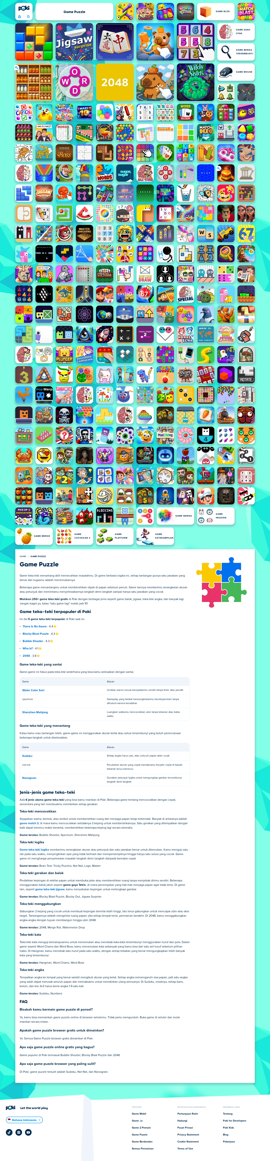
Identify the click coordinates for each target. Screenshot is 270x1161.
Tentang (228, 1114)
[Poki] (23, 8)
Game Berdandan (142, 1141)
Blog (225, 1134)
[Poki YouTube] (28, 1132)
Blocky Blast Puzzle (36, 633)
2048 (26, 655)
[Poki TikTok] (9, 1132)
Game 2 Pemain (141, 1128)
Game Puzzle (38, 556)
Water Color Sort (33, 690)
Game (23, 556)
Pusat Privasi (185, 1128)
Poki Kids (228, 1128)
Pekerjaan (229, 1141)
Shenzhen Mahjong (35, 712)
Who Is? (28, 648)
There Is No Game (35, 626)
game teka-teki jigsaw (49, 889)
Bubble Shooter (33, 641)
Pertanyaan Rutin (187, 1114)
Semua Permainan (143, 1148)
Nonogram (29, 778)
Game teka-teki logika (34, 849)
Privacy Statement (188, 1134)
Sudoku (27, 755)
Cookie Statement (188, 1141)
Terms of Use (185, 1148)
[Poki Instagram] (18, 1132)
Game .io (137, 1121)
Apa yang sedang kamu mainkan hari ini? (28, 16)
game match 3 (29, 823)
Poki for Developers (234, 1121)
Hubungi (182, 1121)
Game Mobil (139, 1114)
